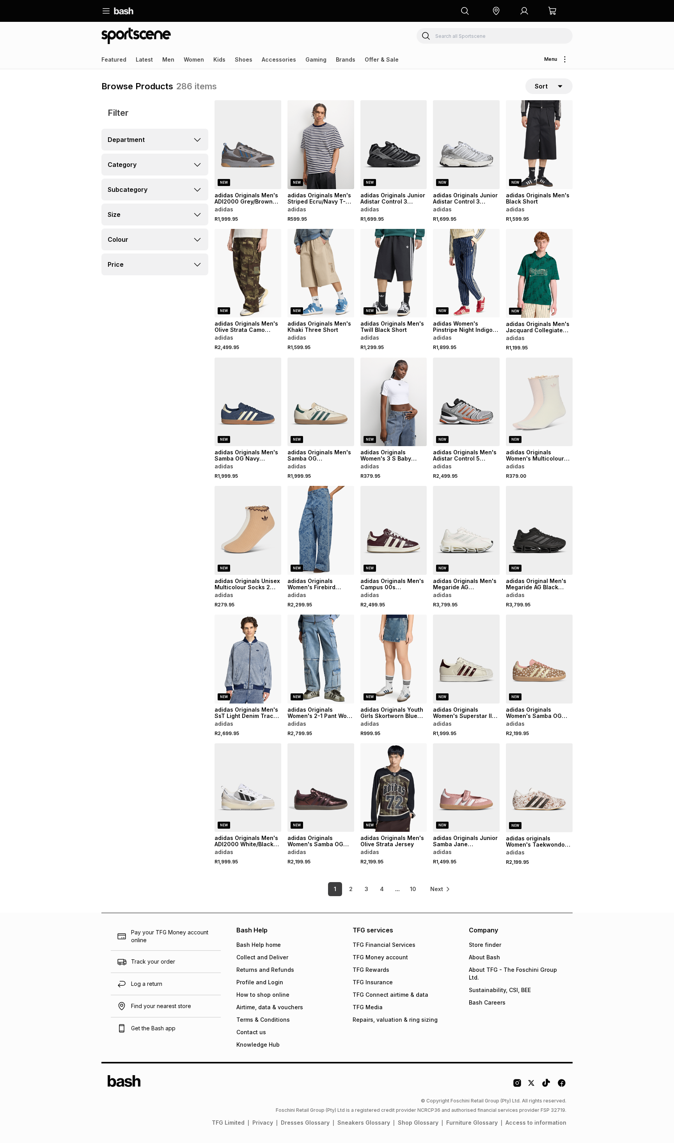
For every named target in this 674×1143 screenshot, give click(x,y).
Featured (113, 59)
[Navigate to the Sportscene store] (136, 36)
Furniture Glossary (472, 1122)
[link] (440, 889)
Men (168, 59)
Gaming (315, 59)
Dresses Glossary (305, 1122)
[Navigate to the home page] (123, 10)
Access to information (536, 1122)
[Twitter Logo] (531, 1085)
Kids (219, 59)
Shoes (243, 59)
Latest (144, 59)
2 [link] (351, 889)
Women (194, 59)
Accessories (279, 59)
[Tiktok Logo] (546, 1085)
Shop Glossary (418, 1122)
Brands (345, 59)
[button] (496, 11)
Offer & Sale (382, 59)
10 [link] (413, 889)
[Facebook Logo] (561, 1085)
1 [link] (335, 889)
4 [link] (382, 889)
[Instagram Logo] (517, 1085)
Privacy (262, 1122)
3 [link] (366, 889)
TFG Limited (228, 1122)
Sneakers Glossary (363, 1122)
